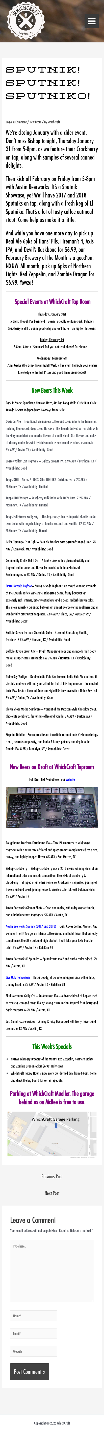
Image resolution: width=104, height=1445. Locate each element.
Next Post (52, 1193)
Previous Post (51, 1176)
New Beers (35, 122)
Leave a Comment (16, 122)
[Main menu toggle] (92, 21)
